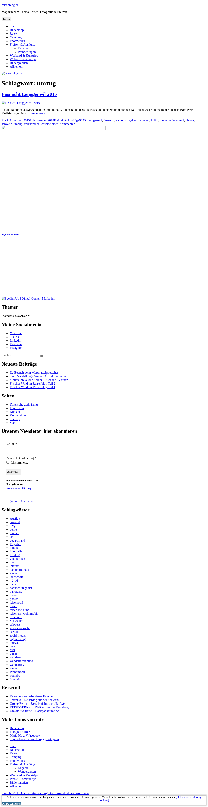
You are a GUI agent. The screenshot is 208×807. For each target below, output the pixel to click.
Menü (6, 19)
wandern (15, 657)
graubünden (17, 558)
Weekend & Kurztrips (24, 55)
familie (14, 547)
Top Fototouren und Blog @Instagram (34, 739)
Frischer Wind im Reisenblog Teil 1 (32, 387)
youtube (15, 675)
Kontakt (15, 411)
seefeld (14, 631)
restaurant (16, 617)
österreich (16, 679)
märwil (14, 580)
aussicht (15, 522)
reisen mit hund (19, 610)
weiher (14, 668)
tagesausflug (18, 639)
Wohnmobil (17, 672)
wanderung (17, 664)
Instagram (16, 348)
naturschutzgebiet (21, 588)
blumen (14, 533)
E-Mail (11, 444)
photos (190, 120)
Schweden (16, 621)
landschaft (16, 577)
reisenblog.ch (10, 5)
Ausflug (15, 518)
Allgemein (16, 66)
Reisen (14, 33)
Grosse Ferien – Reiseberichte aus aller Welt (38, 703)
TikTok (14, 337)
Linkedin (15, 340)
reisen (13, 606)
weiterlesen (38, 113)
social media (18, 635)
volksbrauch (32, 124)
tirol (12, 650)
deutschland (17, 540)
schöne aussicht (20, 628)
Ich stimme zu (19, 462)
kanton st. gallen (126, 120)
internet (14, 566)
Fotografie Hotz (20, 732)
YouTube (16, 333)
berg (12, 526)
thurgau (15, 642)
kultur (154, 120)
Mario (5, 120)
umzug (18, 124)
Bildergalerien (19, 63)
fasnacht (109, 120)
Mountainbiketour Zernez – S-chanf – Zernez (39, 380)
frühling (15, 555)
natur (13, 584)
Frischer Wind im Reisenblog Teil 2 (32, 383)
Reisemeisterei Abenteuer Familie (31, 696)
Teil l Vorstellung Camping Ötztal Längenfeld (39, 376)
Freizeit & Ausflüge (22, 44)
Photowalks (17, 41)
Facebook (16, 344)
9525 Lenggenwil (90, 120)
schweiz (7, 124)
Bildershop (17, 30)
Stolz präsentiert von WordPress (68, 793)
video (13, 653)
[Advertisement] (104, 268)
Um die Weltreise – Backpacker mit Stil (35, 711)
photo (13, 595)
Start (13, 26)
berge (13, 529)
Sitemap (15, 419)
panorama (16, 591)
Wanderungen (27, 52)
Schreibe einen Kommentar (57, 124)
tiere (12, 646)
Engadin (23, 48)
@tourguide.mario (21, 501)
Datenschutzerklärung (24, 404)
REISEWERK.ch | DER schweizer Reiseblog (39, 707)
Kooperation (18, 415)
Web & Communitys (23, 59)
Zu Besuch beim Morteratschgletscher (34, 372)
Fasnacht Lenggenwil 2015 (29, 94)
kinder (14, 573)
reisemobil (16, 602)
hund (13, 562)
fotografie (16, 551)
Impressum (17, 408)
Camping (16, 37)
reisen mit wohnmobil (24, 613)
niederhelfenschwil (172, 120)
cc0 (12, 536)
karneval (143, 120)
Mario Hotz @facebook (25, 735)
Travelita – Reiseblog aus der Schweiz (34, 700)
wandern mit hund (21, 661)
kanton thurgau (19, 569)
